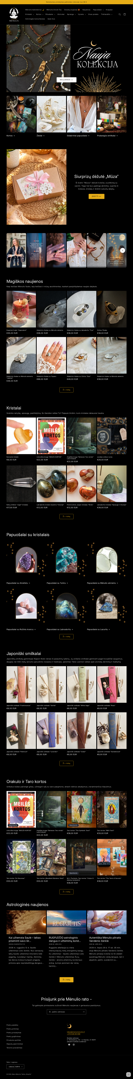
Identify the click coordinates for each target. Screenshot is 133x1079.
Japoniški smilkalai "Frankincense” (19, 705)
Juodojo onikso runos (104, 457)
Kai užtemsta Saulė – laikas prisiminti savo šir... (25, 939)
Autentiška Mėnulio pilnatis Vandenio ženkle (105, 939)
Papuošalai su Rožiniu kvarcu (20, 629)
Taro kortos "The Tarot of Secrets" (109, 878)
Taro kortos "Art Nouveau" (16, 878)
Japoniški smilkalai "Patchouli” (17, 751)
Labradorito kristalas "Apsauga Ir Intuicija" (111, 505)
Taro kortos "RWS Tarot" (105, 830)
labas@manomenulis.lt (76, 1032)
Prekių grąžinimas (14, 1036)
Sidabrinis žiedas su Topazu (46, 376)
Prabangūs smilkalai (106, 136)
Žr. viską (66, 390)
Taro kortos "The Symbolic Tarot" (78, 830)
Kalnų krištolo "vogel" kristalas (17, 505)
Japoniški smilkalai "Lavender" (47, 751)
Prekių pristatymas (14, 1033)
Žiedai (39, 136)
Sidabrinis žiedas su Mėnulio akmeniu (50, 330)
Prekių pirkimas (13, 1029)
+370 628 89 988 (73, 1034)
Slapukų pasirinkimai (15, 1044)
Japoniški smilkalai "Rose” (106, 705)
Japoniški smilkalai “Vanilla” (46, 705)
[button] (98, 10)
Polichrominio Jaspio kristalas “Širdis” (80, 505)
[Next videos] (122, 250)
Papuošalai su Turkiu (56, 583)
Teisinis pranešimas (14, 1048)
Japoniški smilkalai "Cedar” (76, 751)
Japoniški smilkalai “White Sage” (78, 705)
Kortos (10, 136)
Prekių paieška (12, 1025)
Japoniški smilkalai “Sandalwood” (108, 751)
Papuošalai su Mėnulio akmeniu (101, 583)
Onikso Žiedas (102, 330)
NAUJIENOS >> (66, 80)
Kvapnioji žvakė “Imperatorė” (17, 330)
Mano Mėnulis (16, 1074)
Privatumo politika (14, 1040)
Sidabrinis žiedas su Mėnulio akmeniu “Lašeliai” (20, 377)
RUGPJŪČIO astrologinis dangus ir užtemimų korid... (65, 939)
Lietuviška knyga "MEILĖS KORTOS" (49, 457)
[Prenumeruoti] (83, 1011)
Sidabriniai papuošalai (77, 136)
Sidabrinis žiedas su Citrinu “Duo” (79, 376)
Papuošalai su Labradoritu (59, 629)
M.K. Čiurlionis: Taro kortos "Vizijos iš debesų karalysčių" (80, 879)
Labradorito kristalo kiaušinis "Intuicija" (50, 505)
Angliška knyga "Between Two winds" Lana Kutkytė (80, 458)
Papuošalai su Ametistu (17, 583)
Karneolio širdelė (12, 457)
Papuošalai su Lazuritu (97, 629)
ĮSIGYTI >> (96, 196)
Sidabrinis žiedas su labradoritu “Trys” (80, 330)
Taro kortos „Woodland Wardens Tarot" (50, 878)
